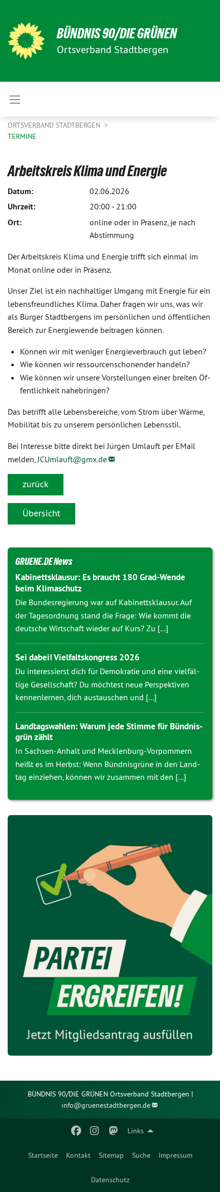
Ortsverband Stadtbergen (55, 125)
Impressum (175, 1155)
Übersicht (41, 513)
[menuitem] (43, 1155)
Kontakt (78, 1155)
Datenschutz (110, 1179)
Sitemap (111, 1155)
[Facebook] (76, 1130)
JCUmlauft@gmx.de (72, 459)
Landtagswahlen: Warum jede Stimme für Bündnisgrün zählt (109, 732)
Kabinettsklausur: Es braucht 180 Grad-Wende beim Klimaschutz (100, 582)
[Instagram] (95, 1130)
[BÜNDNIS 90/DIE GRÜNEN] (26, 40)
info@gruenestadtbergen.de (105, 1105)
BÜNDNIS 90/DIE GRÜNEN (117, 33)
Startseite (43, 1155)
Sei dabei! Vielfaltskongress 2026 (77, 657)
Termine (22, 136)
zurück (36, 484)
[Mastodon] (113, 1130)
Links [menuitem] (135, 1130)
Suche (141, 1155)
